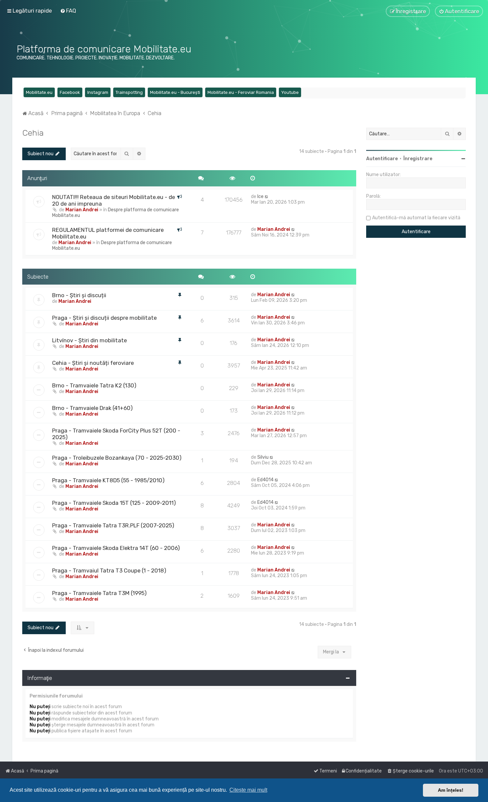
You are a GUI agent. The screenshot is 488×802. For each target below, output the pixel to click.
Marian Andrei (81, 210)
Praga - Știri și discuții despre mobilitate (104, 317)
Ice (260, 196)
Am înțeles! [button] (450, 790)
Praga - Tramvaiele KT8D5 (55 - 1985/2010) (108, 480)
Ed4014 (265, 480)
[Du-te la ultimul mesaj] (267, 196)
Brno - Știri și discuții (79, 295)
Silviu (263, 457)
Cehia (32, 133)
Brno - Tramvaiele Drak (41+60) (92, 408)
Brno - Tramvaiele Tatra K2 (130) (94, 385)
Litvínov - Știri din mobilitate (89, 340)
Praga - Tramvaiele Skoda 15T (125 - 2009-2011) (114, 503)
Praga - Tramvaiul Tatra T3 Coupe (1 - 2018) (109, 570)
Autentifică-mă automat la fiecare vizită (416, 218)
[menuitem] (68, 11)
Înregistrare (417, 159)
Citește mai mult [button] (248, 790)
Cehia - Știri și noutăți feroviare (93, 363)
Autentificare (382, 159)
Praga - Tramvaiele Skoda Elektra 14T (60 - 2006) (116, 548)
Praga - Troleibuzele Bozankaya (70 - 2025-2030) (117, 457)
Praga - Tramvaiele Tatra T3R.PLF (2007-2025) (113, 525)
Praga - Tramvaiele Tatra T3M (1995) (99, 593)
